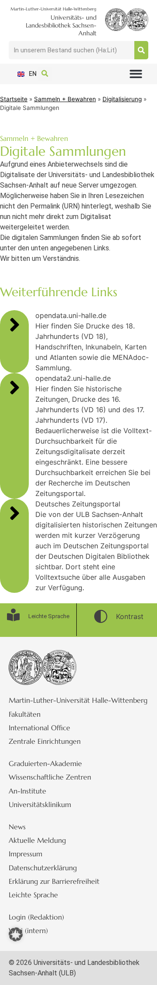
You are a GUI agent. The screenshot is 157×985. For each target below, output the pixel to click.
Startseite (13, 99)
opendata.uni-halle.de (70, 315)
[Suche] (141, 50)
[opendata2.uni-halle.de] (14, 387)
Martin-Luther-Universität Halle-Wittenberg (78, 700)
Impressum (25, 853)
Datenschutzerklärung (43, 867)
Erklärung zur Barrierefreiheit (54, 881)
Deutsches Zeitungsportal (77, 503)
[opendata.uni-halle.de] (14, 324)
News (17, 826)
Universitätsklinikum (40, 804)
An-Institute (27, 791)
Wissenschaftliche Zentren (50, 777)
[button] (136, 74)
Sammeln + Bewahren (65, 99)
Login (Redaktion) (36, 917)
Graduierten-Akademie (45, 763)
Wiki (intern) (28, 930)
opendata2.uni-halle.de (73, 378)
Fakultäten (25, 714)
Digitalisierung (122, 99)
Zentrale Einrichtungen (45, 741)
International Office (39, 727)
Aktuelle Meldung (37, 840)
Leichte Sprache (33, 894)
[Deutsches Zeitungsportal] (14, 513)
